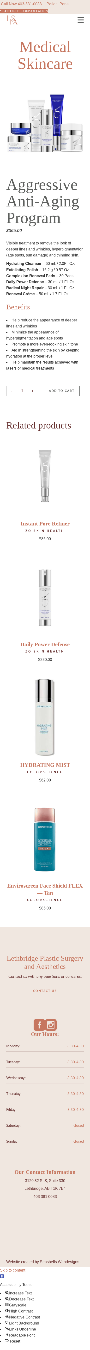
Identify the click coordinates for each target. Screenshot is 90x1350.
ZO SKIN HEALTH (45, 531)
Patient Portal (58, 4)
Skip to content (12, 1270)
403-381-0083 (30, 4)
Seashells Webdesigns (59, 1262)
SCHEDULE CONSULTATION (24, 11)
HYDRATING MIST (45, 765)
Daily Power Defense (45, 644)
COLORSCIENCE (45, 772)
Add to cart (61, 391)
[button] (2, 1276)
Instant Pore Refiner (45, 524)
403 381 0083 (45, 1197)
